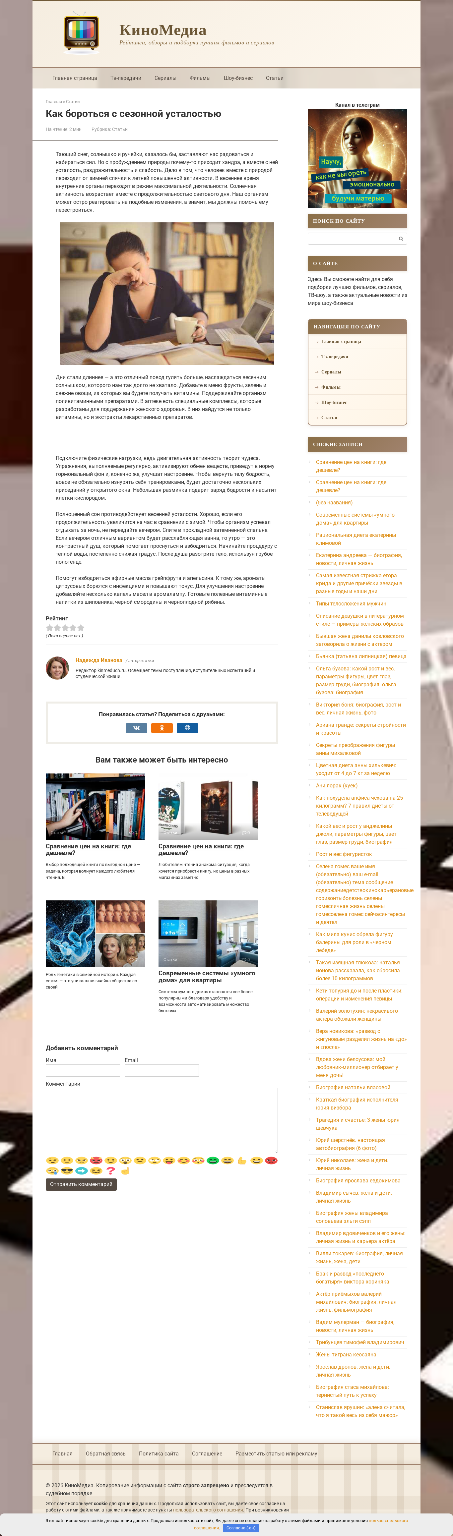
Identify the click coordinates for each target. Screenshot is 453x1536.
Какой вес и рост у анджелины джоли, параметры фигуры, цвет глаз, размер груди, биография (356, 834)
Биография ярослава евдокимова (358, 1180)
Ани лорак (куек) (337, 785)
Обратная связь (106, 1454)
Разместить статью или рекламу (276, 1454)
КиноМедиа (163, 28)
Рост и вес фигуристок (344, 854)
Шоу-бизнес (238, 78)
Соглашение (207, 1454)
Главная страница (74, 78)
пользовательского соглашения (208, 1510)
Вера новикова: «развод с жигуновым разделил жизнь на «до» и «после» (361, 1039)
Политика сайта (159, 1454)
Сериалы (165, 78)
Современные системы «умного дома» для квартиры (207, 976)
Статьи (275, 78)
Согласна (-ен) (241, 1527)
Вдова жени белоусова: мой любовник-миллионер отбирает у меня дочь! (357, 1067)
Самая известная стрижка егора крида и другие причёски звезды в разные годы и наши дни (359, 583)
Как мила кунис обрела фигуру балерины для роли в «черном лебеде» (354, 942)
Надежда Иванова (99, 660)
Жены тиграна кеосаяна (346, 1354)
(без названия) (334, 502)
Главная (62, 1454)
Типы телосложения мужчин (351, 603)
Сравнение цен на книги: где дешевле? (88, 849)
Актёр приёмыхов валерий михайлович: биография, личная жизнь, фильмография (356, 1302)
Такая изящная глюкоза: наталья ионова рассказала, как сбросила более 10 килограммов (358, 970)
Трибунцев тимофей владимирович (360, 1342)
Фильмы (200, 78)
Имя (51, 1060)
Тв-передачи (125, 78)
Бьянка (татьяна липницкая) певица (361, 656)
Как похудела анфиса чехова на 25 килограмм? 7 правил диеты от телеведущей (359, 806)
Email (131, 1060)
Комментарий (63, 1084)
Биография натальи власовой (353, 1087)
